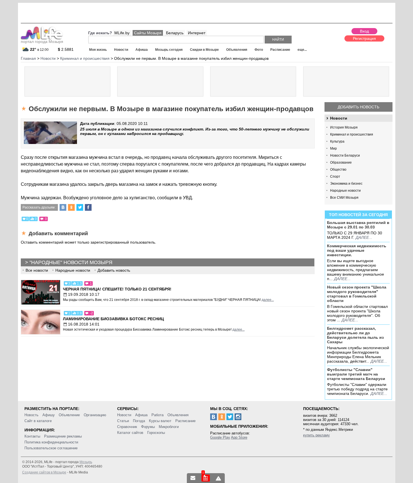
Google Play (220, 437)
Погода (139, 421)
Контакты (32, 436)
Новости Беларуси (345, 155)
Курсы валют (160, 421)
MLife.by (122, 33)
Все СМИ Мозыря (344, 198)
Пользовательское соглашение (51, 448)
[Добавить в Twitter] (79, 207)
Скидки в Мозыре (204, 50)
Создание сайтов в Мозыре (44, 472)
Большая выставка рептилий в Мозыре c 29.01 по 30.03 (358, 224)
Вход (364, 31)
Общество (338, 169)
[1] (205, 478)
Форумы (148, 427)
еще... (302, 50)
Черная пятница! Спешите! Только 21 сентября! (117, 289)
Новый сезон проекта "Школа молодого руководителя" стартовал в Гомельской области (356, 294)
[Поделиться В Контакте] (63, 207)
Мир (333, 148)
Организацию (95, 415)
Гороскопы (156, 433)
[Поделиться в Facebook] (88, 207)
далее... (364, 237)
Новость (31, 415)
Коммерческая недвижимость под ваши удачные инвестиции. (356, 250)
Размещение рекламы (63, 436)
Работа (157, 415)
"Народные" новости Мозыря (71, 262)
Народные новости (345, 191)
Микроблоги (169, 427)
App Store (239, 437)
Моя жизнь (98, 50)
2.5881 (66, 49)
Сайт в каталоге (38, 421)
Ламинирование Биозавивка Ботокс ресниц (113, 319)
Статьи (123, 421)
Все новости (37, 270)
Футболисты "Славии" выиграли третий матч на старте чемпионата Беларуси (356, 374)
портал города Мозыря (42, 41)
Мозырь (86, 462)
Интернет (196, 33)
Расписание (280, 50)
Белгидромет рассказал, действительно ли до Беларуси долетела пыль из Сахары (355, 335)
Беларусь (174, 33)
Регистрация (364, 38)
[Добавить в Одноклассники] (71, 207)
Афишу (48, 415)
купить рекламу (316, 435)
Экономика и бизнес (346, 184)
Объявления (236, 50)
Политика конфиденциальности (51, 442)
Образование (341, 162)
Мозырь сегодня (169, 50)
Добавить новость (358, 107)
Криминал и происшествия (351, 134)
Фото (259, 50)
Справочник (127, 427)
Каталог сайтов (130, 433)
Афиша (141, 50)
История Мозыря (344, 127)
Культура (337, 141)
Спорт (335, 176)
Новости (121, 50)
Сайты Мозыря (148, 33)
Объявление (69, 415)
